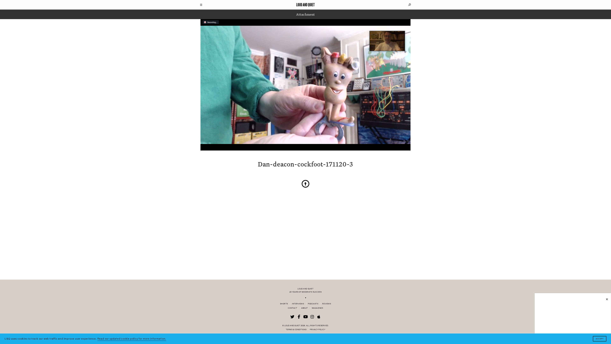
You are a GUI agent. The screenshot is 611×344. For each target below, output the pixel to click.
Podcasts (313, 304)
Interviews (298, 304)
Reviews (326, 304)
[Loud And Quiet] (305, 5)
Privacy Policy (317, 329)
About (304, 308)
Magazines (317, 308)
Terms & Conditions (296, 329)
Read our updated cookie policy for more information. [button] (131, 338)
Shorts (284, 304)
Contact (292, 308)
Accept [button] (600, 339)
